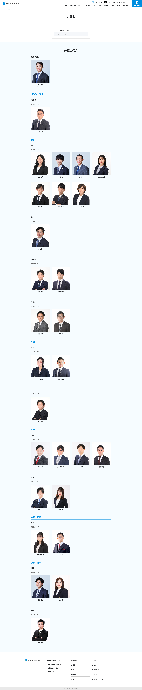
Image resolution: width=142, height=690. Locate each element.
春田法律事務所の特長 (54, 665)
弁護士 (94, 5)
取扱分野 (87, 5)
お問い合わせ (98, 2)
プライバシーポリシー (98, 674)
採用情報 (125, 5)
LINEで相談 (137, 5)
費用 (100, 5)
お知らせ (95, 665)
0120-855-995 (113, 2)
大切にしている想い (54, 668)
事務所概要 (51, 671)
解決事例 (106, 5)
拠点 (112, 5)
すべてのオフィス (60, 34)
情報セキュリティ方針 (98, 679)
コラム (118, 5)
